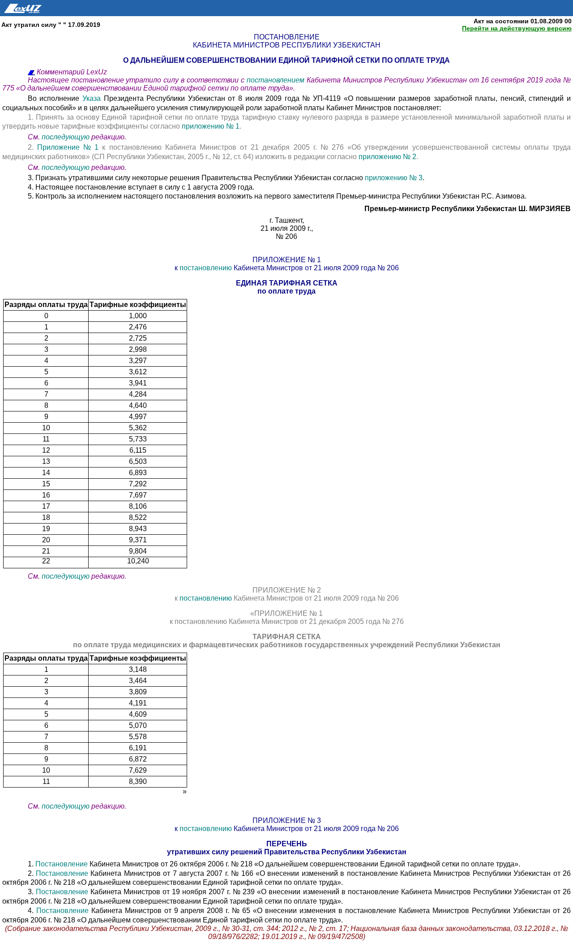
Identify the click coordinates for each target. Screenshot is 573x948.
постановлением (277, 80)
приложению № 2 (387, 156)
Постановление (62, 864)
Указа (91, 98)
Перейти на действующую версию (517, 28)
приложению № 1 (210, 126)
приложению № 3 (394, 178)
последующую (66, 137)
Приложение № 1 (67, 147)
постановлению (206, 268)
